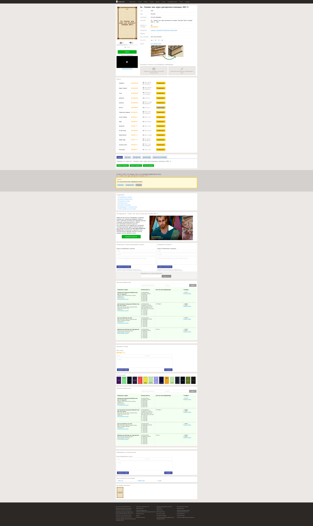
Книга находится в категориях (127, 209)
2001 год (120, 480)
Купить (127, 52)
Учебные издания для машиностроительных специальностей (145, 511)
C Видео (187, 2)
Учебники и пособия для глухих (123, 515)
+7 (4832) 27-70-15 (187, 317)
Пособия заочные (140, 517)
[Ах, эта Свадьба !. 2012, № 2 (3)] (166, 380)
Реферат (153, 30)
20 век (157, 2)
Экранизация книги (127, 68)
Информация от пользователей (128, 207)
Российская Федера (161, 515)
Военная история (160, 513)
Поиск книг (132, 2)
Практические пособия (182, 506)
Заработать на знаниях (159, 157)
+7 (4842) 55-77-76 (187, 305)
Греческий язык (181, 515)
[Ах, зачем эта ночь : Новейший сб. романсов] (172, 380)
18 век (145, 2)
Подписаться (166, 276)
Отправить (168, 369)
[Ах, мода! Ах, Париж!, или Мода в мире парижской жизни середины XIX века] (151, 380)
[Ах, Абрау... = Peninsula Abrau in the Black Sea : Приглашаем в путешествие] (145, 380)
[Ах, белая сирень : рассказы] (177, 380)
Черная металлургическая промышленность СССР (183, 511)
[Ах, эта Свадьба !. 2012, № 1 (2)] (124, 380)
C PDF (181, 2)
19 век (151, 2)
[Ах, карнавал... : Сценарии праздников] (140, 380)
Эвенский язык (139, 508)
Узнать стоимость (136, 165)
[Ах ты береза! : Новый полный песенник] (156, 380)
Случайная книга (172, 2)
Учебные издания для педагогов (124, 517)
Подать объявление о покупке (126, 248)
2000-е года (141, 480)
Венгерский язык (160, 511)
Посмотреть (160, 83)
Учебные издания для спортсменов (185, 517)
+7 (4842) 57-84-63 (187, 303)
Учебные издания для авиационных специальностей (165, 518)
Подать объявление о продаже (166, 248)
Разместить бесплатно (164, 267)
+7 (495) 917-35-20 (187, 330)
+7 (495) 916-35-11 (187, 329)
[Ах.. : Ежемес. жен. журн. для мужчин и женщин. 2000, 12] (135, 380)
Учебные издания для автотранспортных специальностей (126, 519)
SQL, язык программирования (123, 506)
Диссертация (173, 30)
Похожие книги (123, 203)
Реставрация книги (156, 43)
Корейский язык (181, 513)
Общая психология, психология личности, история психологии (123, 509)
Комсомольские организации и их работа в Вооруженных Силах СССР (124, 512)
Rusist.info (121, 2)
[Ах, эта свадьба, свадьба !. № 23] (188, 380)
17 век (139, 2)
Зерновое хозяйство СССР (142, 506)
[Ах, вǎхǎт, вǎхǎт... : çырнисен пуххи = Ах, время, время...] (119, 380)
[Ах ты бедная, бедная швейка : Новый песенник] (161, 380)
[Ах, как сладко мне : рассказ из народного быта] (182, 380)
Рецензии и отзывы (124, 201)
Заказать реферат (123, 165)
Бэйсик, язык (159, 510)
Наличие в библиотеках (125, 199)
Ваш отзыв (120, 350)
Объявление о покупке (125, 197)
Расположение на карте (123, 299)
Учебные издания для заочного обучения (164, 507)
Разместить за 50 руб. (124, 267)
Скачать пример (148, 165)
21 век (163, 2)
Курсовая (159, 30)
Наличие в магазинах (125, 205)
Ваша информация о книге (124, 456)
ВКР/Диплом (165, 30)
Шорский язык (180, 508)
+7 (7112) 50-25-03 (187, 292)
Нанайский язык (140, 513)
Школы (138, 515)
